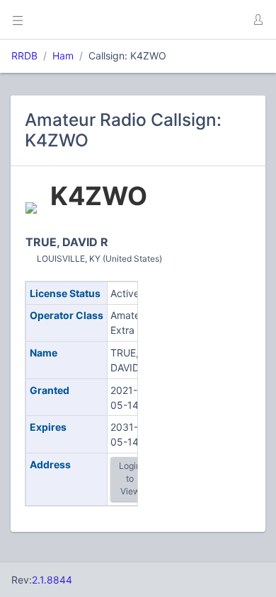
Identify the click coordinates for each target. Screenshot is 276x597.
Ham (63, 56)
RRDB (24, 56)
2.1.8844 (52, 580)
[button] (257, 20)
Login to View (130, 478)
